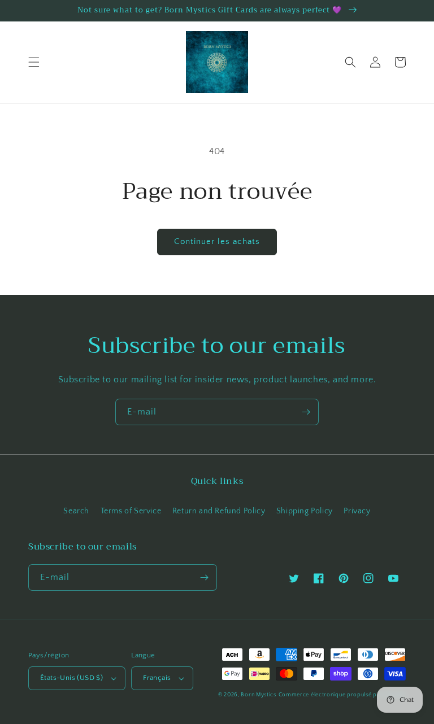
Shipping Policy (304, 511)
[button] (33, 62)
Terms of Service (131, 511)
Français (157, 678)
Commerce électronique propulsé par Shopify (342, 695)
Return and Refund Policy (218, 511)
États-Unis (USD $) (71, 678)
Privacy (357, 511)
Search (76, 511)
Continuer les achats (217, 241)
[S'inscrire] (305, 412)
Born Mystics (258, 695)
